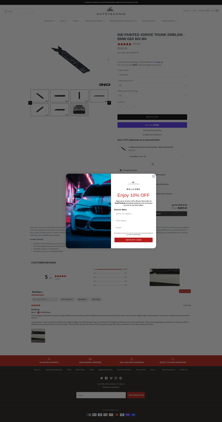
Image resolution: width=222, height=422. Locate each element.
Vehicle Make (120, 210)
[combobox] (132, 214)
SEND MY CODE (134, 240)
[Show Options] (150, 214)
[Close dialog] (153, 176)
